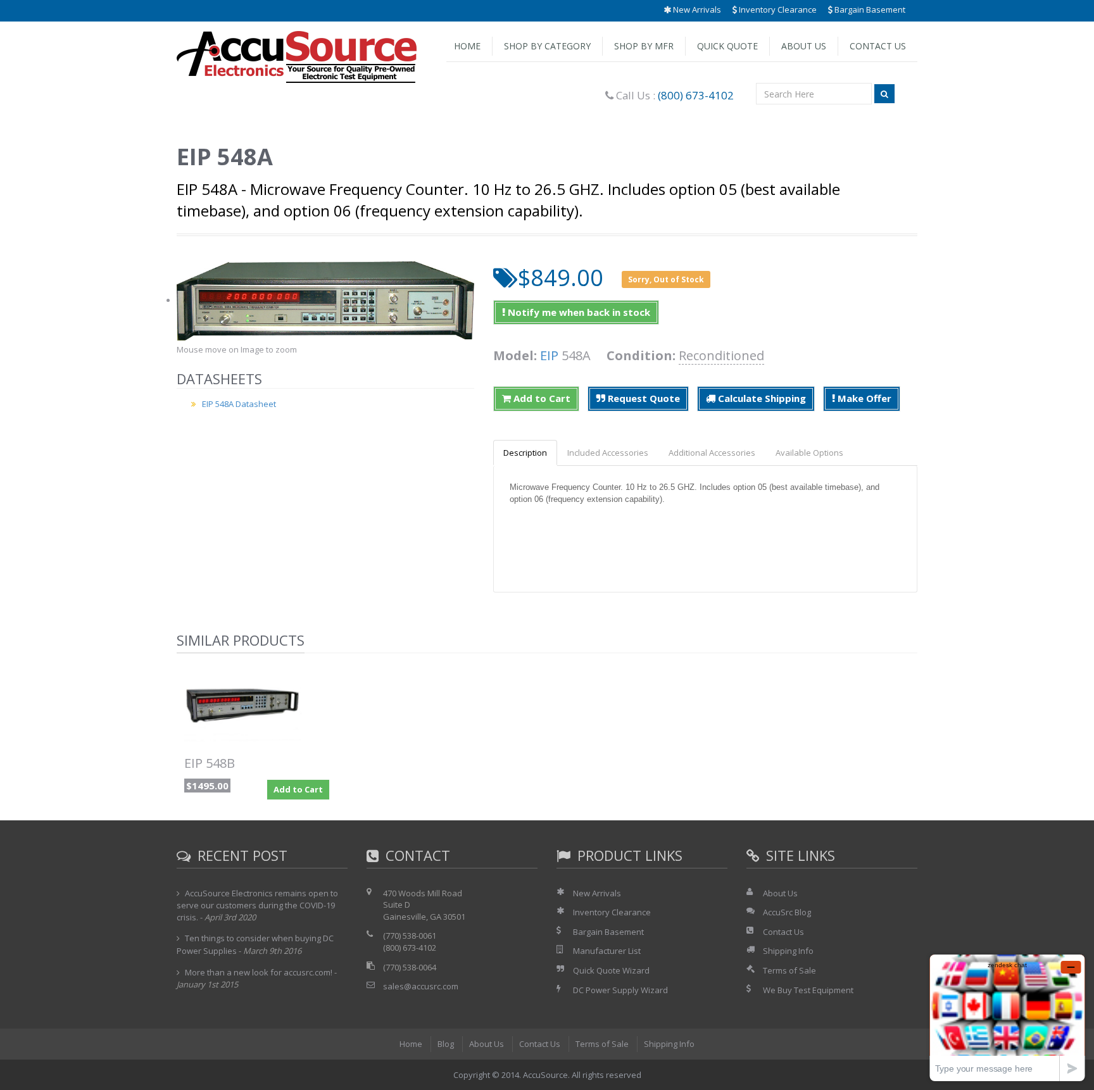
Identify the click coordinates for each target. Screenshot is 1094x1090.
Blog (445, 1043)
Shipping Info (788, 950)
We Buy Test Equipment (808, 990)
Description (525, 452)
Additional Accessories (712, 452)
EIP (549, 355)
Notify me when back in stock (577, 312)
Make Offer (863, 398)
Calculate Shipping (760, 398)
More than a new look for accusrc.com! (258, 972)
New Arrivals (696, 9)
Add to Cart (540, 398)
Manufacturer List (607, 950)
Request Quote (642, 398)
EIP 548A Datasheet (239, 404)
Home (467, 46)
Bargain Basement (869, 9)
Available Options (809, 452)
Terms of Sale (789, 970)
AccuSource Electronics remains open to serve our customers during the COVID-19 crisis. (257, 905)
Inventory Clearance (777, 9)
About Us (803, 46)
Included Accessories (607, 452)
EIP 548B (209, 763)
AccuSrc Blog (787, 912)
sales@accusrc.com (420, 986)
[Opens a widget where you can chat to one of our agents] (1007, 1017)
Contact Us (878, 46)
